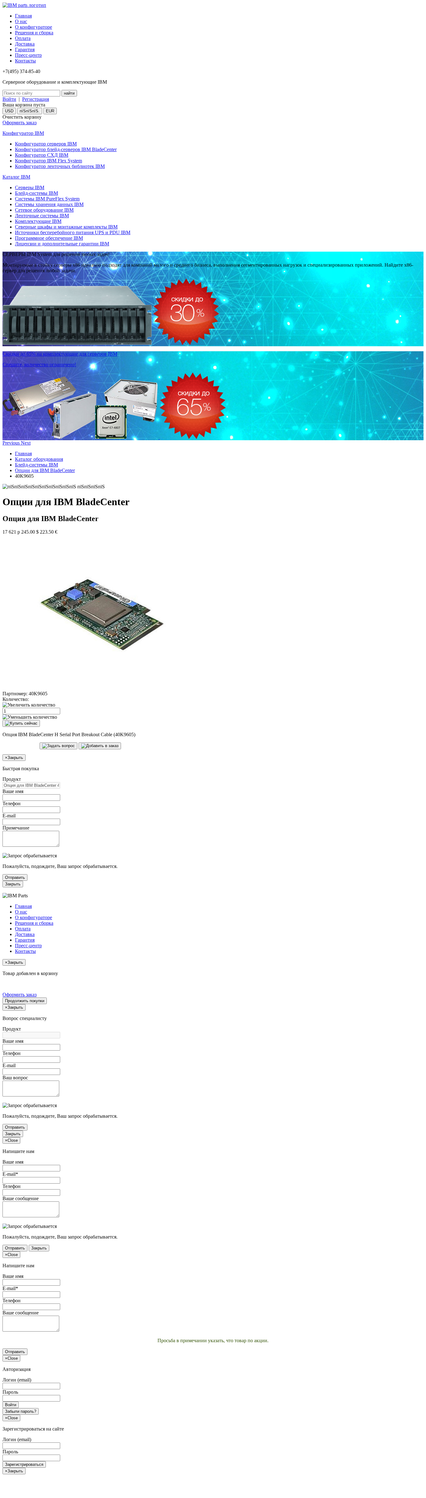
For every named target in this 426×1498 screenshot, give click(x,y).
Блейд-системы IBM (36, 193)
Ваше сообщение (20, 1198)
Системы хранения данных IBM (49, 204)
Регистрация (35, 99)
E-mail (9, 815)
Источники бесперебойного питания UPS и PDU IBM (72, 232)
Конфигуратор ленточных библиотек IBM (60, 166)
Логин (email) (16, 1379)
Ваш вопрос (15, 1077)
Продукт (11, 779)
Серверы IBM (29, 187)
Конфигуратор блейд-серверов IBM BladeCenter (66, 149)
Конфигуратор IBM (23, 133)
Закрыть (13, 884)
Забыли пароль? (20, 1411)
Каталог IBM (16, 177)
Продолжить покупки (24, 1000)
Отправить (15, 877)
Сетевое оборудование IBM (44, 210)
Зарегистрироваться (24, 1464)
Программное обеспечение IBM (49, 238)
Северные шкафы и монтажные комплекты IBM (66, 226)
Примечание (15, 827)
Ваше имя (12, 791)
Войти (9, 99)
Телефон (11, 803)
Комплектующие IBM (38, 221)
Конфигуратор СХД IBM (41, 155)
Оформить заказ (19, 122)
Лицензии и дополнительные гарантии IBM (62, 243)
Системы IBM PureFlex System (47, 198)
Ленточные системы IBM (42, 215)
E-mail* (10, 1174)
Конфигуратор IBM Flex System (48, 160)
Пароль (10, 1392)
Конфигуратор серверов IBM (46, 143)
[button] (11, 443)
